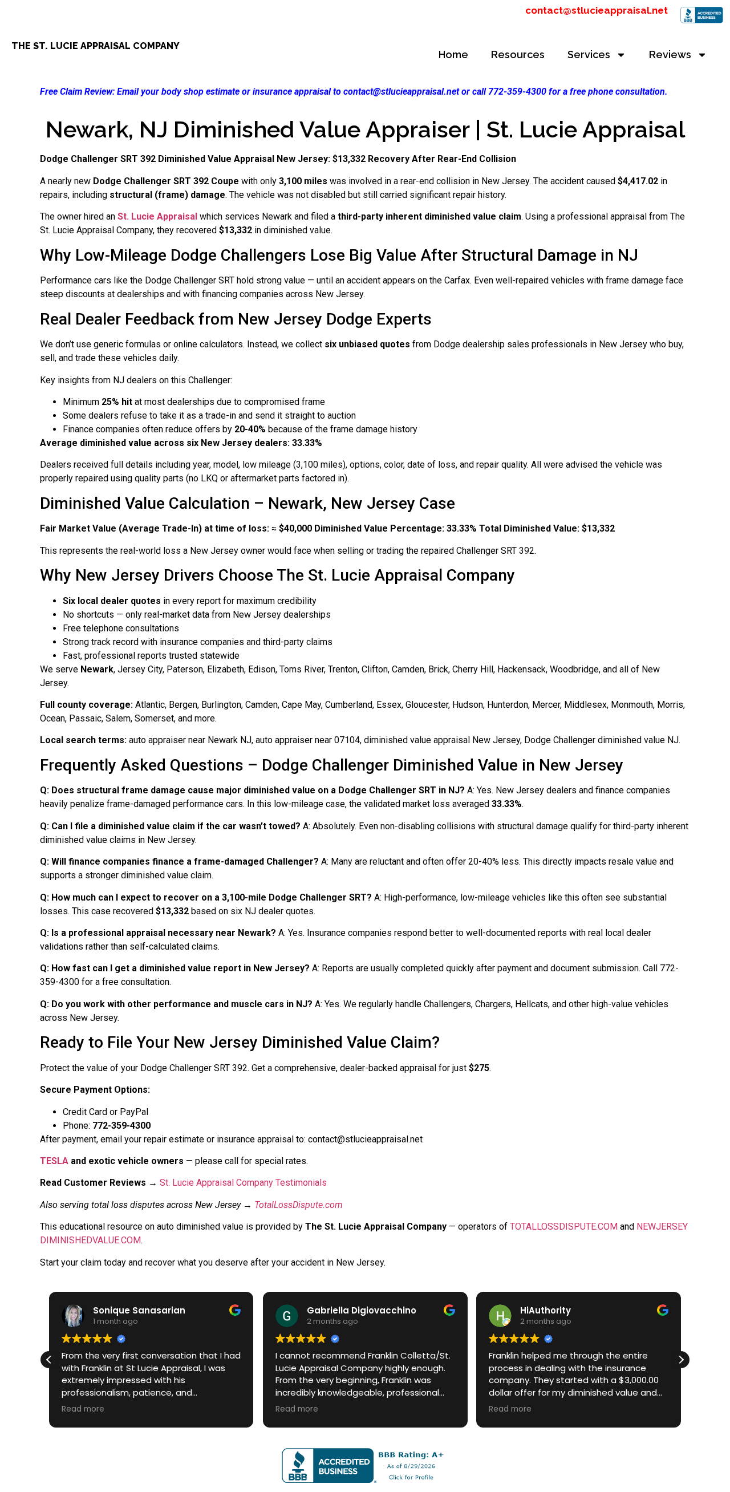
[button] (681, 1359)
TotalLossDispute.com (298, 1204)
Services (588, 54)
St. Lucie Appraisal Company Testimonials (243, 1182)
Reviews (670, 54)
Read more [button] (83, 1409)
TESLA (54, 1161)
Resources (518, 54)
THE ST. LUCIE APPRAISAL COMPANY (95, 45)
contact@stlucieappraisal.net (596, 10)
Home (453, 54)
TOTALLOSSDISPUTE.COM (564, 1226)
